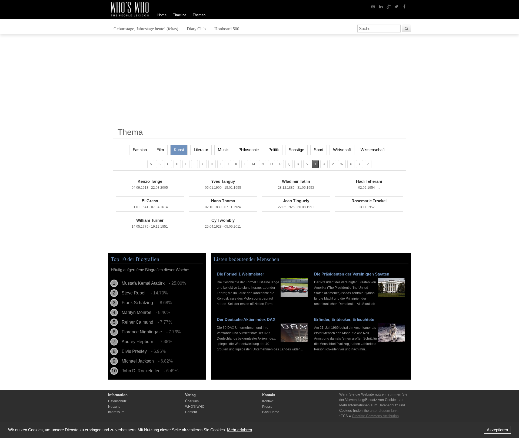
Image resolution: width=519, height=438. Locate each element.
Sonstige (296, 149)
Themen (199, 15)
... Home (160, 15)
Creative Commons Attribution (375, 416)
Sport (318, 149)
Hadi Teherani (369, 184)
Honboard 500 (226, 28)
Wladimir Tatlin (296, 184)
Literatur (201, 149)
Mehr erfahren (239, 429)
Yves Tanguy (223, 184)
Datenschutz (117, 401)
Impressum (116, 412)
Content (191, 412)
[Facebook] (404, 6)
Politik (273, 149)
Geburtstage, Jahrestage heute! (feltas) (146, 28)
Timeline (179, 15)
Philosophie (248, 149)
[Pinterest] (373, 6)
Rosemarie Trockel (369, 203)
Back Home (270, 412)
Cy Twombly (223, 223)
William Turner (150, 223)
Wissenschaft (373, 149)
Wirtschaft (342, 149)
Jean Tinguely (296, 203)
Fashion (140, 149)
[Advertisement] (259, 83)
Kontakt (267, 401)
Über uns (192, 401)
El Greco (150, 203)
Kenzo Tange (150, 184)
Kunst (179, 149)
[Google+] (388, 6)
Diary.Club (196, 28)
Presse (267, 407)
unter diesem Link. (384, 411)
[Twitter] (396, 6)
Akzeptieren (497, 429)
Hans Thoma (223, 203)
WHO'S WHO (194, 407)
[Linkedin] (381, 6)
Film (160, 149)
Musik (223, 149)
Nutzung (114, 407)
